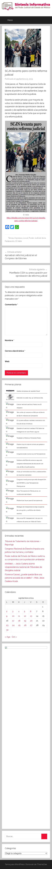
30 (7, 630)
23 (7, 625)
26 (25, 625)
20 (31, 621)
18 (19, 621)
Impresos (18, 238)
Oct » (14, 637)
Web (7, 361)
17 (13, 621)
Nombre (9, 340)
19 (25, 621)
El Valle (18, 241)
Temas (11, 238)
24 (13, 625)
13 (31, 616)
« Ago (7, 637)
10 (13, 616)
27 (31, 625)
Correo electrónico (15, 351)
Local (25, 238)
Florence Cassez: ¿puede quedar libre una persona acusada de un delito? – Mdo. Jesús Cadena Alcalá (24, 577)
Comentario (11, 304)
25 (19, 625)
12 (25, 616)
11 (19, 616)
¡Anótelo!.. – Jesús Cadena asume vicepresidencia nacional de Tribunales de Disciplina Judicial (23, 567)
